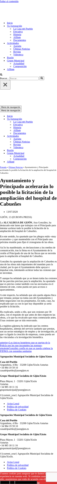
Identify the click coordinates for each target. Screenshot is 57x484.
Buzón (10, 57)
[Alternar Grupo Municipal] (55, 153)
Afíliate (17, 37)
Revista (17, 51)
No (12, 482)
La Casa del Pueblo (23, 28)
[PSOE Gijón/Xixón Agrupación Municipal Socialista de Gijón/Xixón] (16, 17)
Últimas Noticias (21, 49)
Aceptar (4, 482)
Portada (3, 167)
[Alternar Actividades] (55, 136)
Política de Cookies (16, 409)
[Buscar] (1, 75)
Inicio (10, 23)
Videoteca (18, 54)
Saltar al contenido (9, 1)
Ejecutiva (18, 31)
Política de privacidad (17, 406)
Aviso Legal (13, 403)
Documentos (19, 40)
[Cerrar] (5, 85)
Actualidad (18, 63)
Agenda (17, 46)
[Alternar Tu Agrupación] (55, 119)
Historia (17, 34)
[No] (38, 483)
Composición (20, 66)
